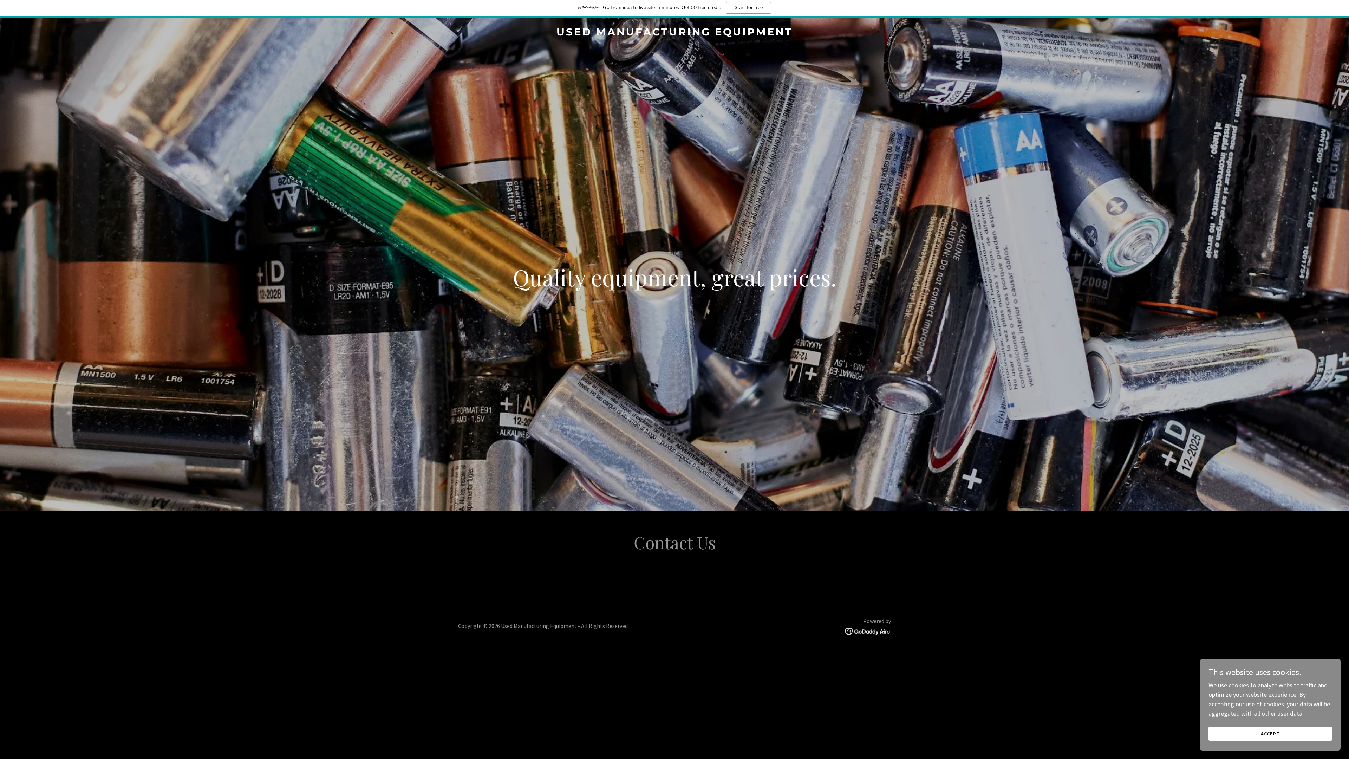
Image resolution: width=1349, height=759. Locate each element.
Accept (1270, 734)
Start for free (749, 7)
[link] (674, 33)
